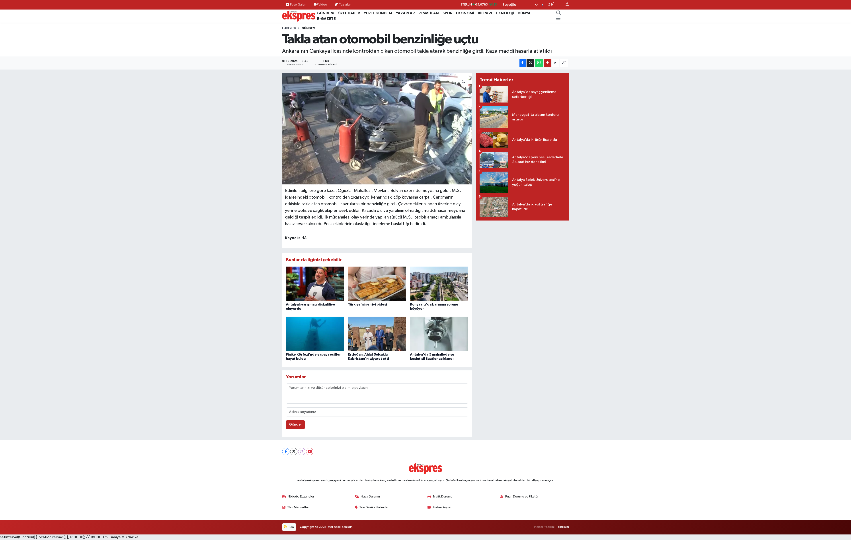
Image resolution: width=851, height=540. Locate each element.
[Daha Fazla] (547, 63)
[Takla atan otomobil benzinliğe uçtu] (377, 128)
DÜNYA (524, 13)
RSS (291, 526)
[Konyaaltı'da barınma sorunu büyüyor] (439, 284)
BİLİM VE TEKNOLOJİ (496, 13)
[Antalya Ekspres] (298, 15)
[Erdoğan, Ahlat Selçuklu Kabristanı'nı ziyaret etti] (377, 334)
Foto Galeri (298, 4)
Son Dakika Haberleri (374, 507)
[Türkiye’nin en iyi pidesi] (377, 284)
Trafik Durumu (442, 496)
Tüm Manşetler (298, 507)
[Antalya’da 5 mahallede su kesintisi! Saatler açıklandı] (439, 334)
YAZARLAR (405, 13)
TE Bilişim (562, 526)
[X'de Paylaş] (530, 63)
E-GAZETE (326, 19)
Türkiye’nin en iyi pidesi (367, 304)
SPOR (447, 13)
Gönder (295, 424)
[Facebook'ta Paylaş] (522, 63)
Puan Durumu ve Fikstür (522, 496)
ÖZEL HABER (349, 13)
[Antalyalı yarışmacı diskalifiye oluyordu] (315, 284)
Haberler (289, 28)
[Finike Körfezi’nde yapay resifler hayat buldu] (315, 334)
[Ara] (558, 13)
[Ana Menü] (558, 19)
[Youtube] (309, 451)
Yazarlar (345, 4)
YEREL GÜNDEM (378, 13)
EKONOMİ (465, 13)
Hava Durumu (370, 496)
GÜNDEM (325, 13)
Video (322, 4)
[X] (293, 451)
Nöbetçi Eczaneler (301, 496)
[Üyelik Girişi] (565, 5)
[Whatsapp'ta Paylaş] (539, 63)
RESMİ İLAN (428, 13)
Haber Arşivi (442, 507)
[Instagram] (301, 451)
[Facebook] (285, 451)
